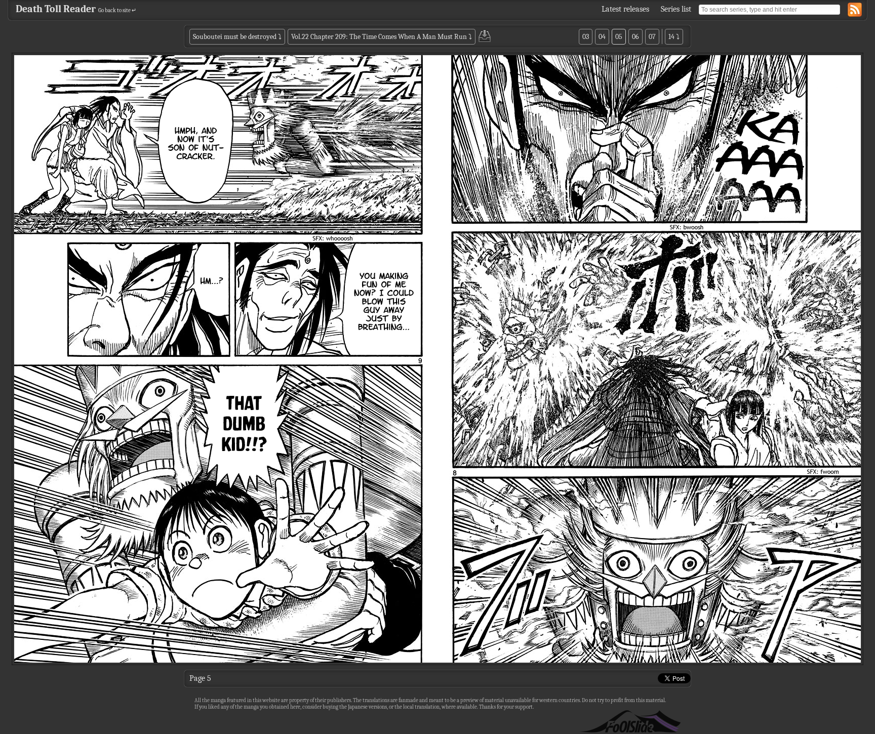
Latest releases (625, 9)
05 (618, 36)
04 (602, 36)
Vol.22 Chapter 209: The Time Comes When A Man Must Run (379, 36)
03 (585, 36)
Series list (676, 9)
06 (635, 36)
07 (652, 36)
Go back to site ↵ (117, 10)
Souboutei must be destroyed (234, 36)
